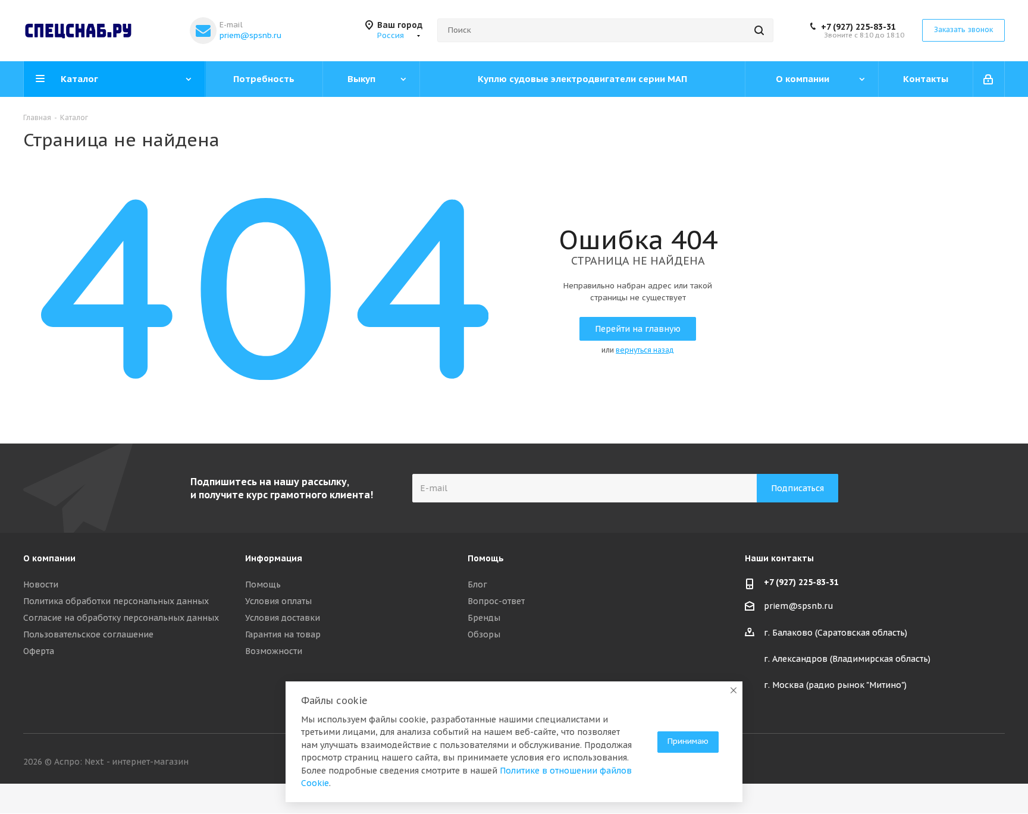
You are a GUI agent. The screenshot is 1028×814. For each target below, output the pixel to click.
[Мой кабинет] (989, 79)
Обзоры (484, 634)
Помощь (263, 584)
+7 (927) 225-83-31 (858, 26)
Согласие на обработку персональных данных (121, 617)
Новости (40, 584)
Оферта (38, 651)
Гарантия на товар (283, 634)
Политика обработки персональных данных (116, 601)
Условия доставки (282, 617)
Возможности (273, 651)
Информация (273, 558)
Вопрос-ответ (496, 601)
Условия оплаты (278, 601)
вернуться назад (645, 349)
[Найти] (759, 30)
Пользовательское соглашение (88, 634)
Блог (477, 584)
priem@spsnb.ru (250, 35)
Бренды (484, 617)
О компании (49, 558)
